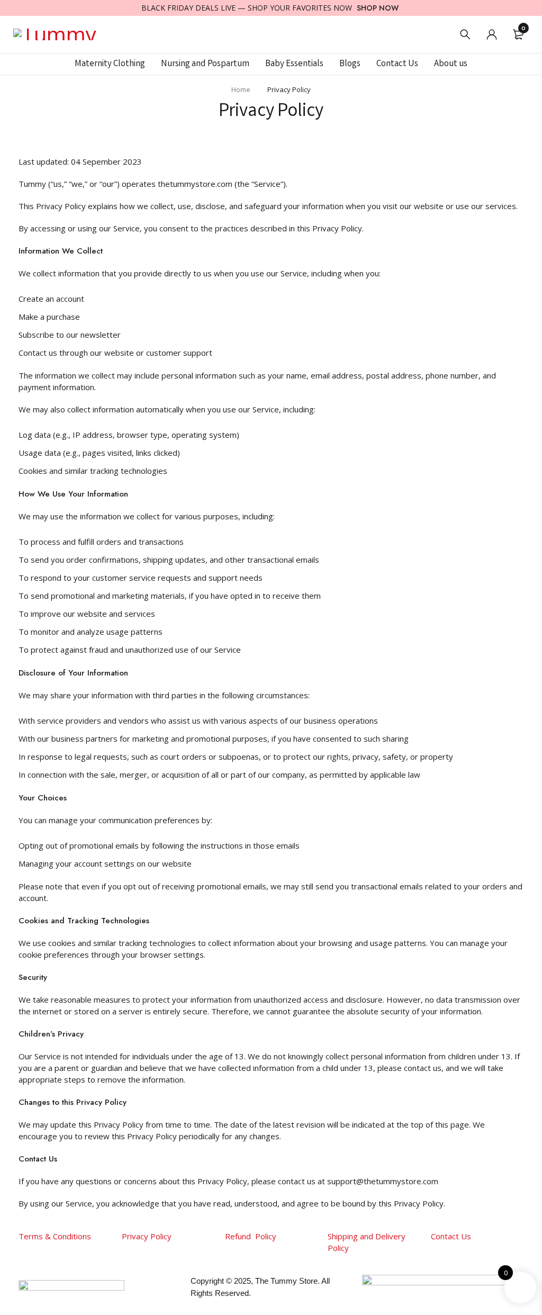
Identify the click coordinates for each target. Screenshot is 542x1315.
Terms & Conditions (55, 1236)
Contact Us (451, 1236)
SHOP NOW (378, 8)
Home (240, 89)
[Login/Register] (491, 34)
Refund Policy (250, 1236)
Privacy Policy (148, 1236)
